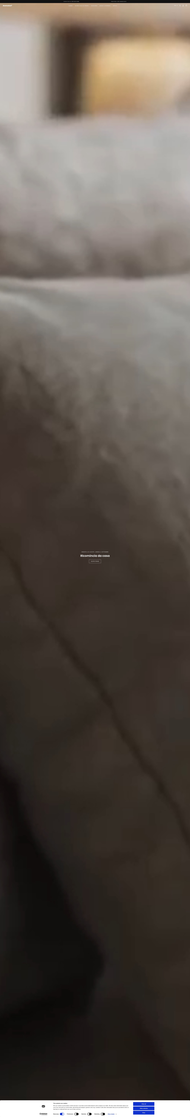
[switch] (76, 1114)
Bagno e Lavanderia (105, 5)
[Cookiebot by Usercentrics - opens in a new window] (43, 1114)
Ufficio (115, 5)
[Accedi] (183, 5)
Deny (143, 1112)
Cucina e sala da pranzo (82, 5)
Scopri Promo (95, 561)
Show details (111, 1114)
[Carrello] (186, 5)
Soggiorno (94, 5)
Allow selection (144, 1108)
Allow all (144, 1104)
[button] (176, 5)
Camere (70, 5)
